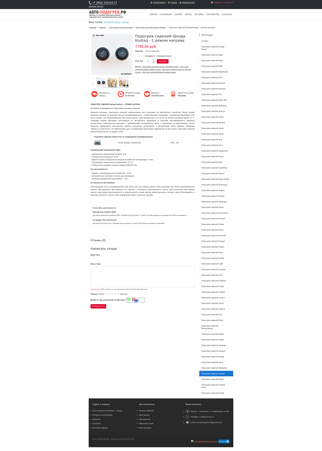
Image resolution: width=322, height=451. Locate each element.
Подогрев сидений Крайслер (214, 168)
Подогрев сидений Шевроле (214, 368)
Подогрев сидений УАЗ (211, 314)
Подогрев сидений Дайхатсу (214, 106)
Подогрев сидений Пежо (212, 230)
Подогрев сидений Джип (212, 128)
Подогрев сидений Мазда (212, 196)
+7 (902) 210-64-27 (104, 2)
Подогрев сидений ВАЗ (211, 77)
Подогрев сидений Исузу (212, 156)
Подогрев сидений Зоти (212, 145)
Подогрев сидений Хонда (212, 357)
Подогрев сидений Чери (212, 362)
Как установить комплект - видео (107, 411)
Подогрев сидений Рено (212, 252)
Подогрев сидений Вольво (213, 83)
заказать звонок (96, 6)
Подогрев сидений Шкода (121, 27)
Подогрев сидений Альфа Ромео (212, 48)
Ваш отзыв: (96, 264)
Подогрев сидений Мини (212, 207)
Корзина (174, 3)
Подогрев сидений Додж (212, 134)
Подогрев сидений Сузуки (213, 298)
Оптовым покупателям (102, 415)
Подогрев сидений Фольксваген (209, 327)
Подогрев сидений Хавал (212, 340)
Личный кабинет (159, 3)
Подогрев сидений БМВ (212, 66)
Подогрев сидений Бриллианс (214, 72)
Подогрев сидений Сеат (212, 275)
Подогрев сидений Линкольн (214, 185)
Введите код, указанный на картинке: (108, 300)
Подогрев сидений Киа (211, 162)
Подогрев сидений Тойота (213, 309)
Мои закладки (145, 428)
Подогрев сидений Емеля (212, 393)
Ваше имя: (95, 255)
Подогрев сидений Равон (212, 247)
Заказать (162, 61)
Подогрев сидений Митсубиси (214, 213)
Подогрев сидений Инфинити (214, 151)
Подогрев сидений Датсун (213, 111)
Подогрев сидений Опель (212, 224)
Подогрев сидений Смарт (212, 286)
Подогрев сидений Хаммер (213, 345)
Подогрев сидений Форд (212, 334)
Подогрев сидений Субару (213, 292)
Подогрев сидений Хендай (213, 351)
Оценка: (94, 294)
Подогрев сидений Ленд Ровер (215, 179)
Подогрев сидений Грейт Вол (214, 100)
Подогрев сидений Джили (213, 122)
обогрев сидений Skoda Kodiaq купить (159, 72)
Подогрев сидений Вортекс (213, 89)
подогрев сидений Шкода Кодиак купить (160, 67)
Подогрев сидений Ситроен (213, 281)
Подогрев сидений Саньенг (213, 269)
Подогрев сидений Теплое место (213, 386)
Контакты (96, 423)
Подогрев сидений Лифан (213, 190)
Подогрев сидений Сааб (212, 264)
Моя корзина (144, 419)
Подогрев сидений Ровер (212, 258)
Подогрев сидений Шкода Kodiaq (150, 27)
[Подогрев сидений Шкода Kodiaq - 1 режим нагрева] (112, 54)
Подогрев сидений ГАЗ (211, 94)
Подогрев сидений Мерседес (214, 202)
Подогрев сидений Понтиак (213, 235)
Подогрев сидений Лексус (213, 173)
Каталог (102, 27)
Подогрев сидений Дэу (211, 139)
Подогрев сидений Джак (212, 117)
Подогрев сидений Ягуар (212, 379)
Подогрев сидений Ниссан (213, 218)
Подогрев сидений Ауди (212, 55)
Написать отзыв (164, 56)
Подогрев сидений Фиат (212, 320)
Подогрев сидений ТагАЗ (212, 303)
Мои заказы (144, 415)
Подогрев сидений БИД (212, 60)
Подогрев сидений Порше (213, 241)
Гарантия (96, 419)
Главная (92, 27)
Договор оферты (100, 428)
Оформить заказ (188, 3)
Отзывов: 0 (150, 56)
